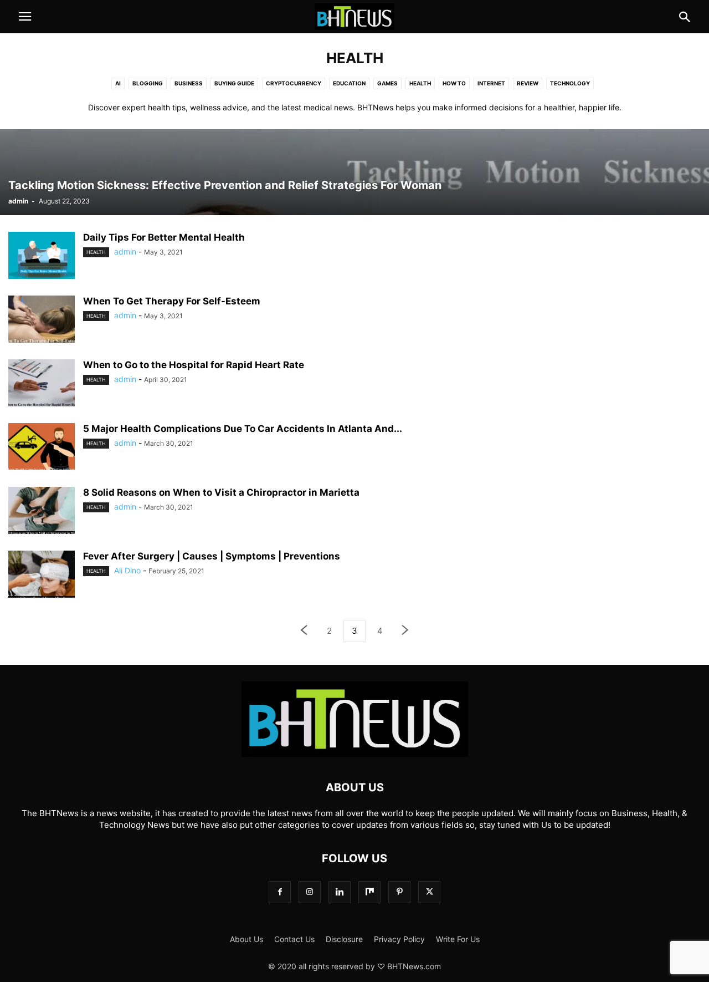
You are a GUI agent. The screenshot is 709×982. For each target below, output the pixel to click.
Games (387, 83)
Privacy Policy (399, 939)
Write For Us (458, 939)
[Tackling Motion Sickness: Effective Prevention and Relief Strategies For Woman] (354, 172)
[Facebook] (280, 892)
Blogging (147, 83)
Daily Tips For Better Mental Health (164, 237)
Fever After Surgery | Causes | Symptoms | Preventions (211, 556)
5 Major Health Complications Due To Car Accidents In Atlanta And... (242, 428)
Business (188, 83)
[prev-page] (303, 631)
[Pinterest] (399, 892)
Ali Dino (127, 570)
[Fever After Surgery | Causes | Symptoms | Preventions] (41, 576)
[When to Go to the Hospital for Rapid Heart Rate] (41, 384)
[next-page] (405, 631)
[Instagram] (310, 892)
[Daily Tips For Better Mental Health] (41, 257)
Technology (570, 83)
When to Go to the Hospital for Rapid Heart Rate (193, 364)
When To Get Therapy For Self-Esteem (171, 301)
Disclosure (344, 939)
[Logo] (355, 754)
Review (527, 83)
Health (420, 83)
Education (349, 83)
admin (18, 201)
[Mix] (369, 892)
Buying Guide (234, 83)
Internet (491, 83)
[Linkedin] (339, 892)
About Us (246, 939)
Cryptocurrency (293, 83)
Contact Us (294, 939)
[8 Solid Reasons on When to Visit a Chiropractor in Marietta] (41, 512)
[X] (429, 892)
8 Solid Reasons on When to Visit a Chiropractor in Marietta (221, 492)
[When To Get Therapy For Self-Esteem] (41, 320)
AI (118, 83)
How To (454, 83)
